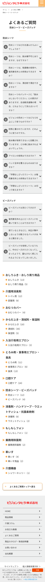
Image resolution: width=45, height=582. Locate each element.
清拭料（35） (14, 328)
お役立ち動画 (11, 529)
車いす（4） (14, 456)
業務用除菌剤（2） (17, 444)
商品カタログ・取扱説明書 (17, 541)
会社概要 (9, 553)
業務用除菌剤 (13, 440)
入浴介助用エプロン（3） (20, 345)
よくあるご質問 (12, 535)
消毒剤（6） (14, 416)
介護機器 (11, 468)
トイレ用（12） (15, 296)
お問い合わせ (11, 547)
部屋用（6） (14, 300)
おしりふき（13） (17, 279)
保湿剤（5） (14, 333)
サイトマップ (10, 566)
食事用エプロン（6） (18, 366)
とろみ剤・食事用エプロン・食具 (23, 354)
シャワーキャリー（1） (19, 473)
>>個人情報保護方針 (30, 579)
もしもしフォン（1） (18, 432)
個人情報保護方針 (30, 566)
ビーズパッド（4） (17, 399)
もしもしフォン (15, 428)
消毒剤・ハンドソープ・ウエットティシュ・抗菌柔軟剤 (24, 409)
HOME (8, 511)
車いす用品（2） (16, 461)
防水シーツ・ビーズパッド (21, 390)
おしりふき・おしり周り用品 (23, 275)
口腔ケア (11, 378)
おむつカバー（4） (17, 312)
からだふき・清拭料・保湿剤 (23, 319)
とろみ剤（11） (15, 362)
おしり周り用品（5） (18, 284)
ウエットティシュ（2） (19, 421)
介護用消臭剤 (13, 291)
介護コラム (10, 523)
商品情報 (9, 517)
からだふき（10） (17, 324)
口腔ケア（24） (15, 383)
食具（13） (13, 371)
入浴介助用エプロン (17, 340)
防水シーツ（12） (17, 394)
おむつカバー (13, 307)
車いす (9, 452)
